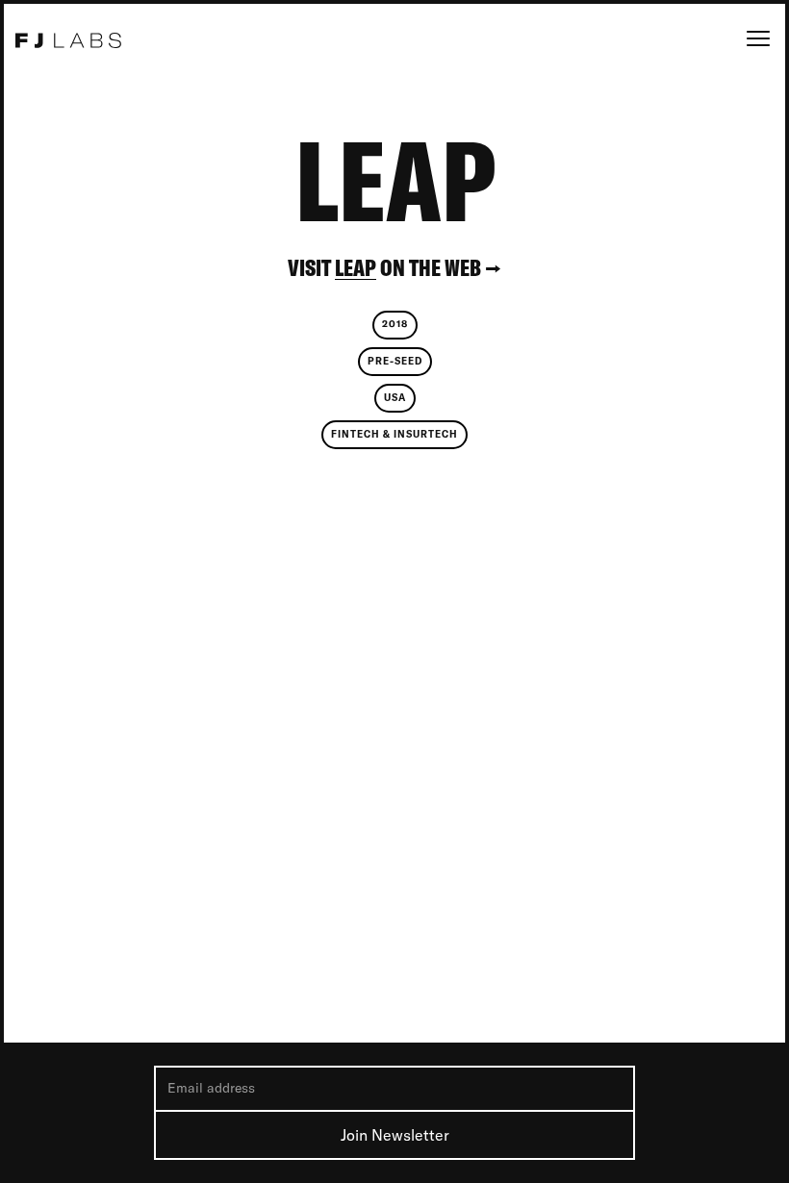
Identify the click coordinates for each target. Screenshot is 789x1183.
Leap (355, 268)
